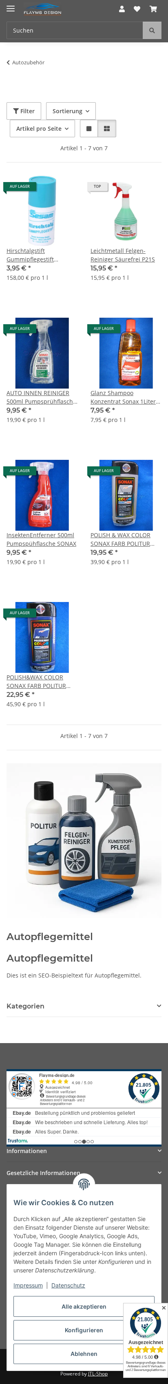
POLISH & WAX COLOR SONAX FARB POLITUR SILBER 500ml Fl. (120, 539)
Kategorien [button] (25, 1006)
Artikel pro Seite (39, 128)
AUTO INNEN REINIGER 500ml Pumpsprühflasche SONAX (41, 397)
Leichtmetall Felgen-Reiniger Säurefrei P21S (123, 255)
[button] (122, 9)
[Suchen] (152, 30)
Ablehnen (84, 1353)
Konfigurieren (84, 1330)
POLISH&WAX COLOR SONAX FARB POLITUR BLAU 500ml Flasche (36, 681)
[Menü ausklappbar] (11, 5)
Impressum (28, 1285)
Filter (27, 111)
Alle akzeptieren (84, 1306)
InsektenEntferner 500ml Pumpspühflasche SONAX (41, 539)
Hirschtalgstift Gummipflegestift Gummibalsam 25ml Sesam (34, 255)
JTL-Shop (98, 1373)
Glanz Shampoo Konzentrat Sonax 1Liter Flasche (123, 397)
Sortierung (67, 111)
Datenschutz (68, 1285)
